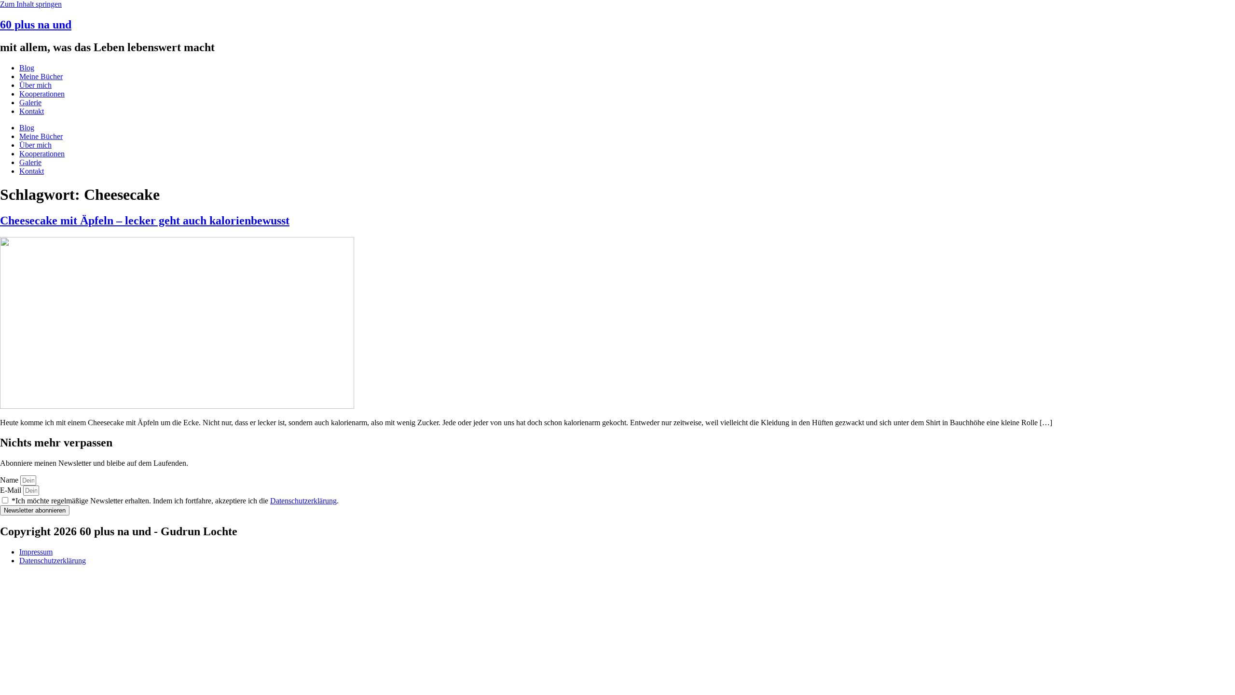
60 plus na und (35, 24)
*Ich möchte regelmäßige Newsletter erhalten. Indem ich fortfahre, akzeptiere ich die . (175, 501)
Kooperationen (42, 94)
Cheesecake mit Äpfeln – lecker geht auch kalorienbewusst (144, 220)
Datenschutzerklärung (303, 501)
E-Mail (11, 490)
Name (10, 480)
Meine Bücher (41, 76)
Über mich (35, 85)
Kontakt (31, 111)
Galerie (30, 102)
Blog (26, 68)
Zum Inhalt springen (31, 4)
